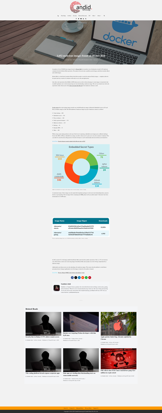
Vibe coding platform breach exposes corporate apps (43, 373)
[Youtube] (81, 19)
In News (69, 15)
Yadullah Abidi (69, 59)
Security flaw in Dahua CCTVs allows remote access (42, 337)
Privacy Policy (88, 408)
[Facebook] (76, 19)
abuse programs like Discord (75, 85)
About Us (66, 408)
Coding (73, 338)
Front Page (63, 15)
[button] (90, 15)
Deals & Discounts (83, 15)
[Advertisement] (81, 97)
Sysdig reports (55, 107)
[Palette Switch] (58, 15)
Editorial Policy (79, 408)
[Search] (104, 15)
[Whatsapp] (86, 277)
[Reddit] (82, 277)
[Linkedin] (83, 19)
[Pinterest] (89, 277)
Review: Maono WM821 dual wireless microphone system (71, 272)
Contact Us (72, 408)
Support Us (95, 408)
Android (73, 378)
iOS (114, 342)
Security (75, 15)
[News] (86, 19)
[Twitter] (78, 19)
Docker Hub (79, 69)
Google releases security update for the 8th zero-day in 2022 (71, 141)
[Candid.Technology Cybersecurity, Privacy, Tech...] (81, 7)
